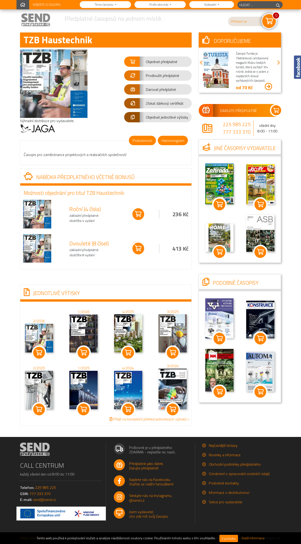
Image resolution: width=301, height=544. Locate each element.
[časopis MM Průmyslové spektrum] (219, 369)
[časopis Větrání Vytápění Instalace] (219, 318)
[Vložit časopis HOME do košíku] (219, 252)
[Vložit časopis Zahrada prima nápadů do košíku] (219, 204)
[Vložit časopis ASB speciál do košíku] (260, 252)
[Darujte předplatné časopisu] (240, 110)
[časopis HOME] (219, 237)
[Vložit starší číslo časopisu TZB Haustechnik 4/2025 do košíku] (128, 333)
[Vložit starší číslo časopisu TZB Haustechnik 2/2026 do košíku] (39, 337)
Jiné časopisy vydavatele (244, 148)
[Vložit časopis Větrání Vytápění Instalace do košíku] (219, 338)
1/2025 (84, 368)
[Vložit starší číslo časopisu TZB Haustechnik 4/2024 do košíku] (128, 389)
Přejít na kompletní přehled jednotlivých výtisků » (150, 419)
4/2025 (128, 311)
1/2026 (84, 312)
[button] (158, 61)
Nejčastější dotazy (223, 445)
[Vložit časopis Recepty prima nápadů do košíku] (260, 204)
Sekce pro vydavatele (225, 502)
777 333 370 (237, 132)
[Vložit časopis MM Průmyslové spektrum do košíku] (219, 391)
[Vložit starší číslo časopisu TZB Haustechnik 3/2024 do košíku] (172, 388)
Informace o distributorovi (229, 492)
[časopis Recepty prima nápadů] (260, 184)
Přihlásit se (239, 21)
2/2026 (39, 321)
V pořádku (229, 538)
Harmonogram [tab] (173, 140)
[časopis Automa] (260, 371)
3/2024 (173, 366)
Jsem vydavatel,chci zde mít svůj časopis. (149, 514)
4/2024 (128, 368)
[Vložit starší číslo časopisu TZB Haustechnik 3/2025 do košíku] (172, 333)
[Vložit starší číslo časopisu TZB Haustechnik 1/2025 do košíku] (83, 389)
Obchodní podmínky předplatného (235, 464)
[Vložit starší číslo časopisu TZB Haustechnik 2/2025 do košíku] (39, 389)
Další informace (253, 538)
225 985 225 (237, 124)
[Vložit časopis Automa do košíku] (260, 391)
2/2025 (39, 368)
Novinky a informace (225, 455)
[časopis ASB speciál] (260, 233)
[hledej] (278, 4)
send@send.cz (44, 499)
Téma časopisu (104, 4)
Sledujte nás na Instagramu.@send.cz (150, 498)
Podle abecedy (159, 4)
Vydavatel (210, 4)
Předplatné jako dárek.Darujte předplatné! (146, 466)
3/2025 (173, 311)
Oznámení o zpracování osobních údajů (239, 473)
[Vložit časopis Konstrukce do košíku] (260, 338)
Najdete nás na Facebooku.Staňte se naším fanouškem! (151, 482)
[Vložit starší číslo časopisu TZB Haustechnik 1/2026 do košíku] (83, 333)
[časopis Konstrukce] (260, 319)
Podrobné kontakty (224, 483)
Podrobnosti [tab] (142, 140)
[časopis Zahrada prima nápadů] (219, 183)
